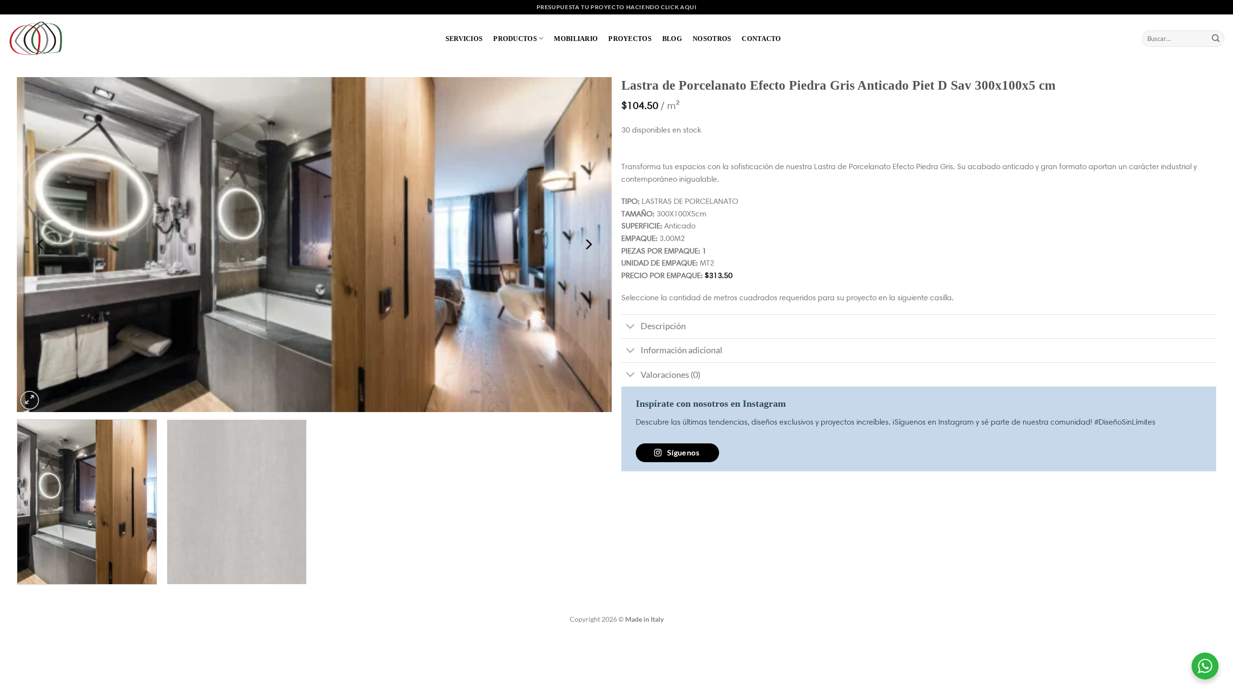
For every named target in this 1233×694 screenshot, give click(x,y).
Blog (672, 38)
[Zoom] (29, 400)
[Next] (587, 244)
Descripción (663, 326)
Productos (515, 38)
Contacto (761, 38)
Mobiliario (576, 38)
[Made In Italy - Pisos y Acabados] (38, 38)
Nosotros (712, 38)
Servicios (464, 38)
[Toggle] (630, 327)
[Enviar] (1215, 38)
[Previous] (41, 244)
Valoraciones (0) (670, 375)
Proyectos (630, 38)
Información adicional (681, 350)
